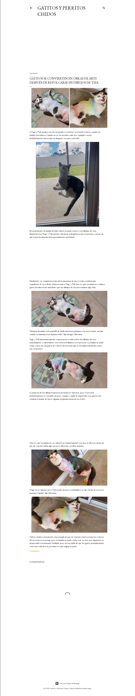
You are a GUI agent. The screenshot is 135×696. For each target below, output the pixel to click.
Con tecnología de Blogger (70, 683)
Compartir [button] (34, 73)
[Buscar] (103, 7)
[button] (35, 551)
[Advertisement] (67, 47)
